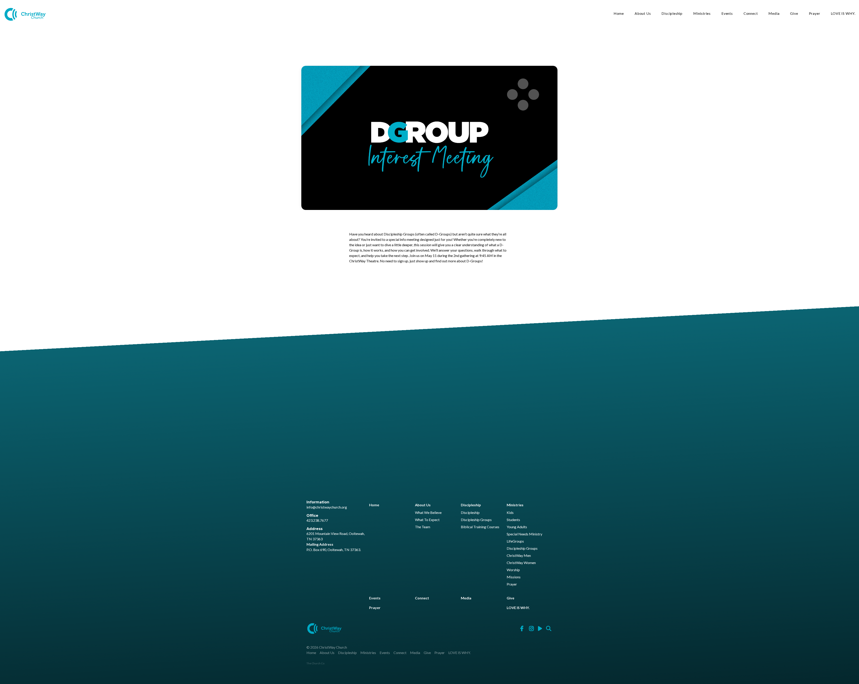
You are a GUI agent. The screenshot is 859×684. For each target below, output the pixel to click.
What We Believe (428, 513)
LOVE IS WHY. (843, 13)
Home (619, 13)
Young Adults (517, 527)
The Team (422, 527)
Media (773, 13)
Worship (513, 570)
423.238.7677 (317, 520)
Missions (514, 577)
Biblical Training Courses (480, 527)
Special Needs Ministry (524, 534)
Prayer (814, 13)
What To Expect (427, 520)
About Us (643, 13)
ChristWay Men (519, 556)
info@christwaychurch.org (326, 507)
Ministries (702, 13)
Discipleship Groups (476, 520)
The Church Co (315, 663)
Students (513, 520)
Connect (751, 13)
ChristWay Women (521, 563)
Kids (510, 513)
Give (794, 13)
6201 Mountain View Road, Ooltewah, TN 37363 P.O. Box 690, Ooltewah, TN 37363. (335, 541)
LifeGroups (515, 541)
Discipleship (672, 13)
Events (727, 13)
